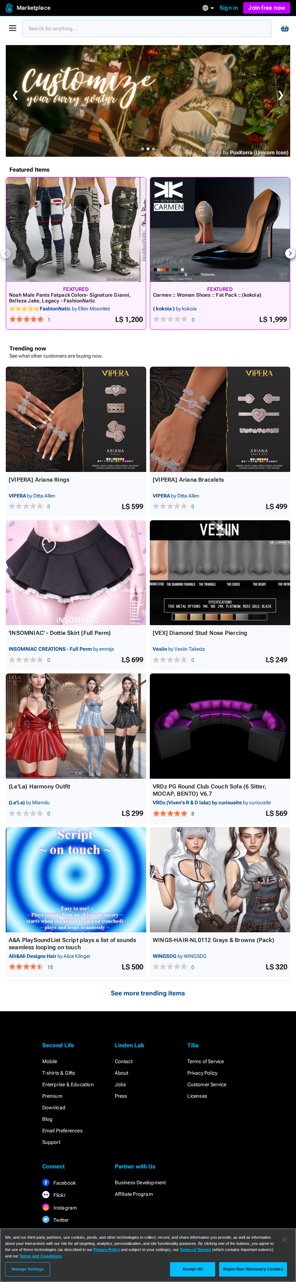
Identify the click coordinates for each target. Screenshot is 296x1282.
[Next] (290, 253)
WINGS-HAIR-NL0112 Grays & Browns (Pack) (213, 940)
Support (51, 1142)
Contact (123, 1061)
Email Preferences (62, 1130)
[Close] (284, 1240)
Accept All (193, 1269)
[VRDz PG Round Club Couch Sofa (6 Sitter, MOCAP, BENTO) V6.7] (220, 726)
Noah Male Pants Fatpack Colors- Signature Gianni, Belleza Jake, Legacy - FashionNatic (70, 298)
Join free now (266, 7)
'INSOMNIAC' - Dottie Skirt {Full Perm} (60, 632)
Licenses (197, 1096)
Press (121, 1096)
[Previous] (6, 253)
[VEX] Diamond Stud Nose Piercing (200, 632)
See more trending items (148, 993)
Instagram (64, 1208)
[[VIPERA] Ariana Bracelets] (220, 419)
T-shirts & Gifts (58, 1073)
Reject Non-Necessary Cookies (253, 1269)
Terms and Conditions (40, 1256)
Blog (47, 1119)
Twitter (60, 1220)
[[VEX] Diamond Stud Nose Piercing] (220, 572)
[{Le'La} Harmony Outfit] (76, 726)
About (122, 1073)
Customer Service (207, 1084)
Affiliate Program (134, 1194)
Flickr (59, 1195)
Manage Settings (28, 1269)
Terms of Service (205, 1061)
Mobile (49, 1061)
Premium (52, 1096)
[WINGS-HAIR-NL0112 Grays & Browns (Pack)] (220, 879)
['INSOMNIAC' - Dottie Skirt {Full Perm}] (76, 572)
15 (50, 967)
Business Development (140, 1182)
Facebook (64, 1183)
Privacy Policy (202, 1073)
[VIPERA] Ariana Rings (39, 479)
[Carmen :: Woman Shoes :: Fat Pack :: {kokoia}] (220, 229)
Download (54, 1107)
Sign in (228, 7)
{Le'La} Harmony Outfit (39, 786)
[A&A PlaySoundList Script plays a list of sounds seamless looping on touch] (76, 879)
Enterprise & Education (68, 1084)
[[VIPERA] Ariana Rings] (76, 419)
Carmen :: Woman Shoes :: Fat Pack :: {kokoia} (207, 295)
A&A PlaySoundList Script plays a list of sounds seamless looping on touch (72, 944)
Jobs (120, 1084)
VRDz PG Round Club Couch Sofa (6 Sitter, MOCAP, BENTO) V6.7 (209, 790)
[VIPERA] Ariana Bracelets (188, 479)
